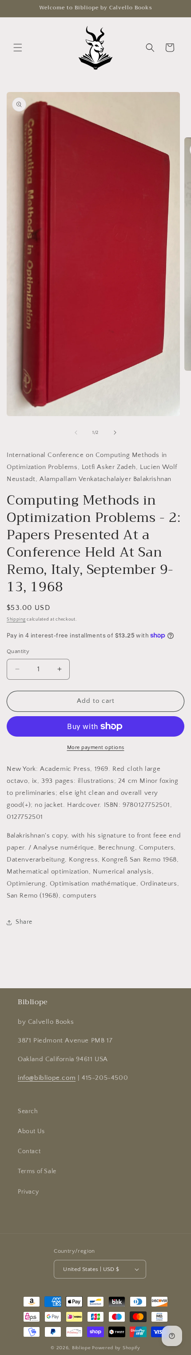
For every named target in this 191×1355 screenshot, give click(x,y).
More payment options (95, 747)
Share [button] (24, 922)
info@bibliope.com (47, 1078)
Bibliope (81, 1348)
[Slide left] (76, 432)
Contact (29, 1151)
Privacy (28, 1191)
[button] (18, 47)
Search (28, 1111)
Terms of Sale (37, 1171)
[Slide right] (115, 432)
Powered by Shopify (116, 1348)
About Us (31, 1131)
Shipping (16, 619)
